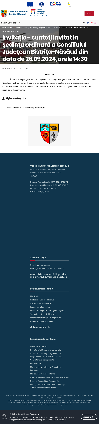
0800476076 (62, 182)
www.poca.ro (88, 396)
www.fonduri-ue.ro (84, 400)
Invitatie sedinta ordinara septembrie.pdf (26, 107)
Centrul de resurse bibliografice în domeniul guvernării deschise (48, 275)
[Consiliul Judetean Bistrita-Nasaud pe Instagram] (95, 23)
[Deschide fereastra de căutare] (84, 23)
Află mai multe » (59, 420)
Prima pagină (7, 28)
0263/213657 (61, 185)
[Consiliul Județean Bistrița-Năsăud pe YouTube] (91, 23)
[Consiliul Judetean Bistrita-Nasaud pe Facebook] (87, 23)
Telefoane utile (41, 327)
